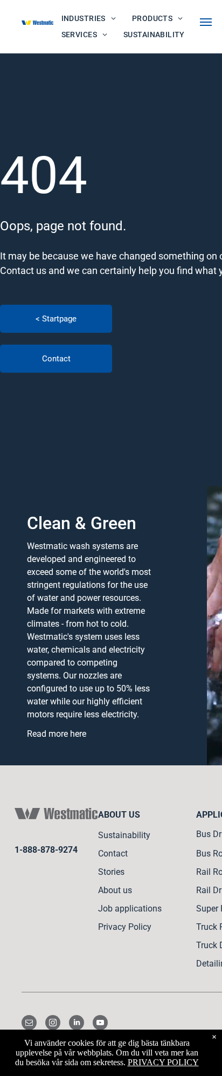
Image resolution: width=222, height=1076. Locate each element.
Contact (113, 853)
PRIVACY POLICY (163, 1062)
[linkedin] (76, 1024)
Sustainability (124, 835)
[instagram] (52, 1024)
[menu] (206, 22)
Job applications (130, 908)
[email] (29, 1024)
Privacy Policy (124, 927)
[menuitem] (88, 18)
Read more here (56, 734)
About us (115, 890)
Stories (111, 872)
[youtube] (100, 1024)
